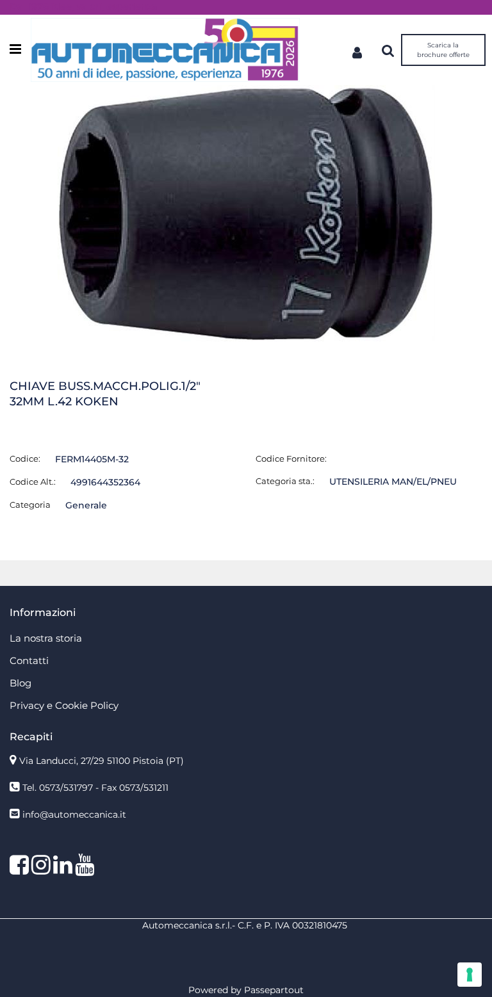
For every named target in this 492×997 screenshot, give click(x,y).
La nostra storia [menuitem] (46, 638)
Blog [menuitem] (20, 683)
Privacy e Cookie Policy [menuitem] (64, 705)
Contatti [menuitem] (29, 660)
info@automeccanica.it (74, 814)
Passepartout (274, 990)
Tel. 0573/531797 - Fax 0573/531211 (95, 787)
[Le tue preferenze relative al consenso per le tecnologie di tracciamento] (469, 974)
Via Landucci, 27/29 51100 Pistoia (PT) (101, 760)
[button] (246, 212)
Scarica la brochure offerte (443, 50)
